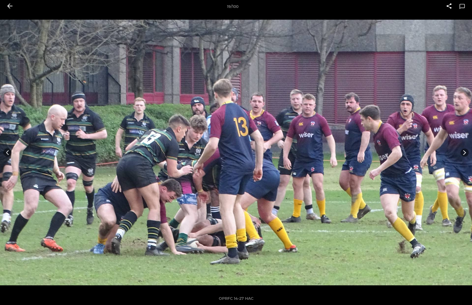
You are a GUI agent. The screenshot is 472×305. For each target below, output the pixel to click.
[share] (449, 6)
